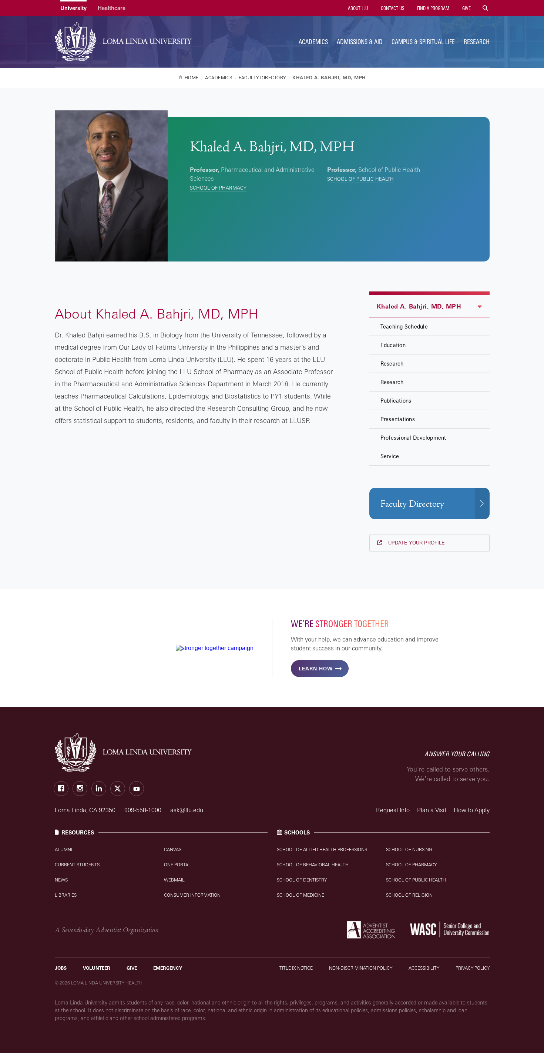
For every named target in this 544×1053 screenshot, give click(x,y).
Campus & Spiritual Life (423, 42)
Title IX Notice (296, 968)
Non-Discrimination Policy (360, 968)
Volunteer (96, 968)
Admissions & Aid (360, 42)
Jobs (61, 968)
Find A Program (432, 8)
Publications (396, 400)
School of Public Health (360, 179)
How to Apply (472, 810)
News (61, 880)
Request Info (393, 810)
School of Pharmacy (218, 188)
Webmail (174, 880)
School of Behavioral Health (313, 864)
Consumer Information (192, 895)
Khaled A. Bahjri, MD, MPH (419, 306)
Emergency (167, 968)
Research (477, 42)
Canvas (172, 849)
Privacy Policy (473, 968)
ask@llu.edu (186, 810)
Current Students (77, 864)
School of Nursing (409, 849)
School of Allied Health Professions (322, 849)
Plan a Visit (431, 810)
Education (393, 345)
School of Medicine (300, 895)
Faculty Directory (412, 504)
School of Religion (409, 895)
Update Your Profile (416, 543)
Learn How (316, 669)
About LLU (357, 8)
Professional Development (413, 437)
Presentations (397, 419)
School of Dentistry (302, 880)
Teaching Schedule (404, 326)
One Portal (177, 864)
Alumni (63, 849)
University (73, 8)
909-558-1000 (143, 810)
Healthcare (111, 8)
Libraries (66, 895)
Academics (313, 42)
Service (389, 456)
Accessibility (424, 968)
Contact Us (392, 8)
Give (466, 8)
